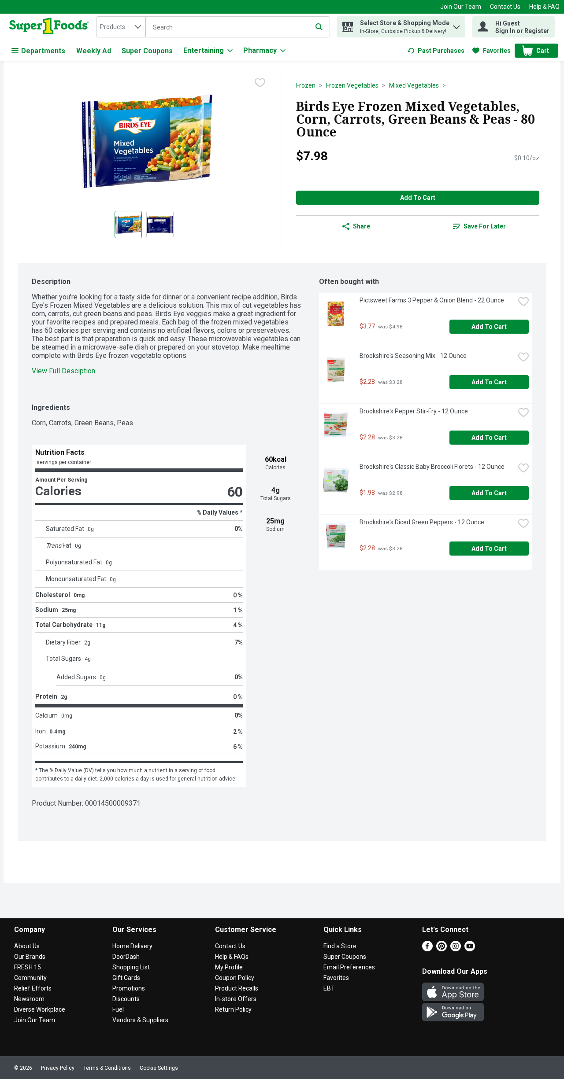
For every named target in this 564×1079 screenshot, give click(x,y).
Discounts (126, 998)
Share (361, 226)
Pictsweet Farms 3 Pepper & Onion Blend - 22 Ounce (432, 300)
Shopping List (131, 967)
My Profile (229, 967)
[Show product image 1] (128, 224)
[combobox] (120, 26)
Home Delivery (132, 946)
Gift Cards (126, 977)
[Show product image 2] (160, 224)
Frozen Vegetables (352, 85)
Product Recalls (236, 988)
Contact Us (505, 6)
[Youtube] (469, 949)
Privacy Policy (57, 1068)
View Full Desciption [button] (63, 371)
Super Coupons (147, 51)
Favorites (336, 977)
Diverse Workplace (39, 1009)
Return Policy (233, 1009)
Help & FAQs (232, 956)
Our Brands (29, 956)
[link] (435, 50)
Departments (43, 51)
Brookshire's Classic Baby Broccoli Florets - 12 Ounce (432, 466)
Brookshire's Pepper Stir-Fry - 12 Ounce (414, 411)
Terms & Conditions (107, 1068)
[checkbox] (260, 82)
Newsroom (29, 998)
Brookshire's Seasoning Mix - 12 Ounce (413, 355)
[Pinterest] (441, 949)
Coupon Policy (234, 977)
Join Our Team (460, 6)
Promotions (128, 988)
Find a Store (339, 946)
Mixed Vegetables (414, 85)
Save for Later (485, 226)
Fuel (118, 1009)
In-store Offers (235, 998)
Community (30, 977)
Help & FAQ (544, 6)
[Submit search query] (319, 27)
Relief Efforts (33, 988)
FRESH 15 (27, 967)
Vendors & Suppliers (140, 1020)
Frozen (305, 85)
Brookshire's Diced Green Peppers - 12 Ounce (422, 522)
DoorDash (126, 956)
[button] (456, 25)
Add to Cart (417, 197)
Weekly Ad (93, 51)
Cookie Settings (159, 1068)
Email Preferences (349, 967)
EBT (329, 988)
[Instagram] (455, 949)
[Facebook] (427, 949)
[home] (51, 27)
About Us (27, 946)
